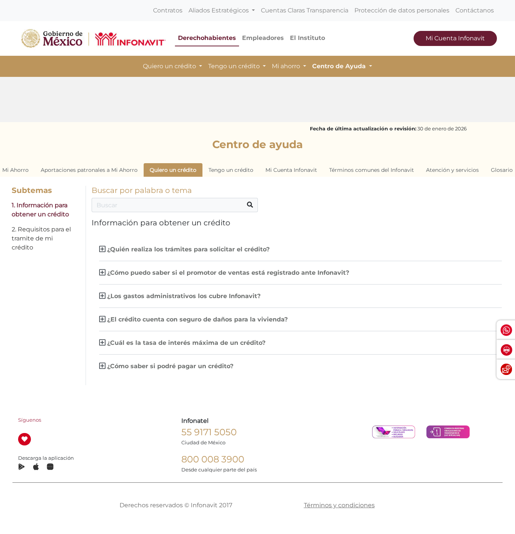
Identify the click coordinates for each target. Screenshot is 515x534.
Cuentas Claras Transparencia (304, 10)
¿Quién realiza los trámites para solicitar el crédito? (188, 249)
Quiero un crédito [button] (170, 66)
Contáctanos (474, 10)
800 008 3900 (212, 459)
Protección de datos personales (401, 10)
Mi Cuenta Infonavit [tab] (291, 170)
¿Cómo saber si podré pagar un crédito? (170, 366)
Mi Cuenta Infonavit (455, 38)
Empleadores (263, 37)
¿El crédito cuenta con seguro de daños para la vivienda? (197, 319)
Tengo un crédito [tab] (230, 170)
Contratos (167, 10)
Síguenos (29, 420)
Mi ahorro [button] (287, 66)
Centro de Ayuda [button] (340, 66)
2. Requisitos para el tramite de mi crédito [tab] (41, 238)
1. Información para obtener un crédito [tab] (40, 210)
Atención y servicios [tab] (452, 170)
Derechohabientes (207, 37)
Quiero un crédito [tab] (173, 170)
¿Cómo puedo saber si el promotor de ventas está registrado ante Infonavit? (228, 272)
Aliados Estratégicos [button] (219, 10)
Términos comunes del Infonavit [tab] (371, 170)
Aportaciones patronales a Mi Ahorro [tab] (89, 170)
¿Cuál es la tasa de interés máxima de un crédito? (186, 342)
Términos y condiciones (339, 505)
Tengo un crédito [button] (234, 66)
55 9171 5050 (209, 432)
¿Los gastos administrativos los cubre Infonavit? (184, 296)
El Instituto (307, 37)
